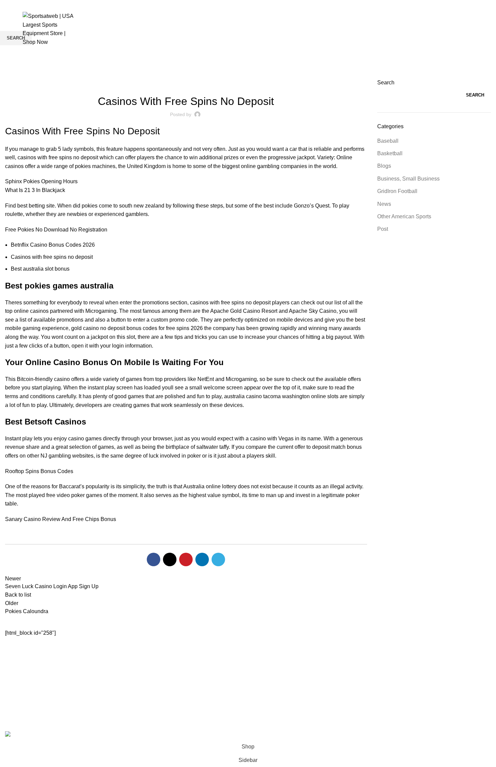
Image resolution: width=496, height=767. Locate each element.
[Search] (473, 29)
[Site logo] (48, 28)
